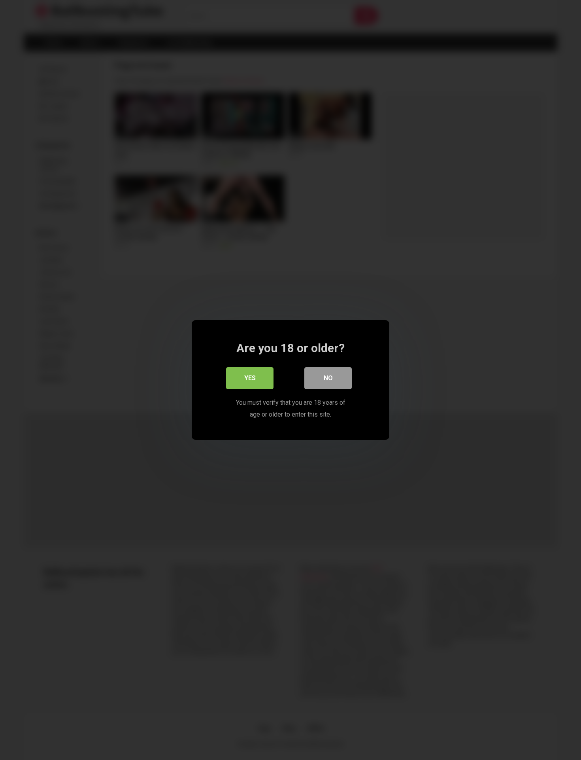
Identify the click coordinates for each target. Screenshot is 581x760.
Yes (250, 378)
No (328, 378)
